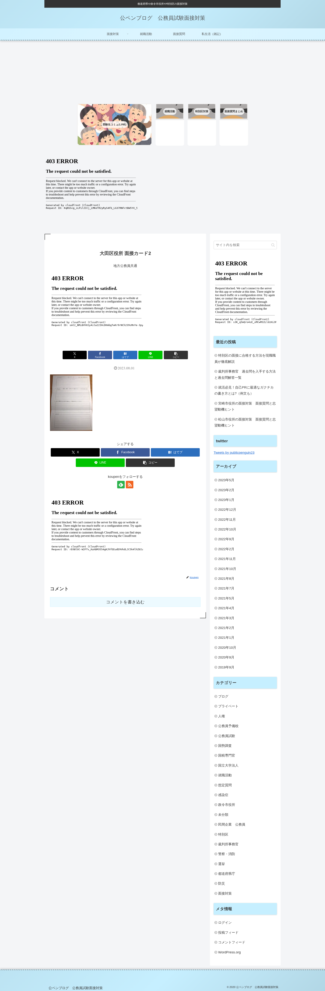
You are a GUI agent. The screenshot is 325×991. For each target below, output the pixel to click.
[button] (176, 355)
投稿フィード (228, 932)
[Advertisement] (162, 70)
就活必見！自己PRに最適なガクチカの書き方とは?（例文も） (244, 390)
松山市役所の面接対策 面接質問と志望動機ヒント (245, 422)
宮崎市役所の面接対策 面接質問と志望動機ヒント (245, 406)
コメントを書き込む (125, 602)
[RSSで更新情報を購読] (129, 484)
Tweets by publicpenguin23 (234, 453)
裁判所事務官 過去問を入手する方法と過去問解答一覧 (245, 374)
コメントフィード (231, 942)
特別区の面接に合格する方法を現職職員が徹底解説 (245, 358)
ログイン (225, 922)
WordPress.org (229, 952)
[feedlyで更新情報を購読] (121, 484)
